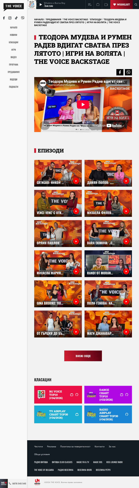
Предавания (53, 19)
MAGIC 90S (97, 462)
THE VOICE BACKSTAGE (75, 19)
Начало (39, 19)
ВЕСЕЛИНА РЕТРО (103, 469)
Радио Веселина (65, 469)
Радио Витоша (41, 462)
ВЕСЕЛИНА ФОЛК (84, 469)
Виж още (83, 356)
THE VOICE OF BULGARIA (44, 469)
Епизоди (96, 19)
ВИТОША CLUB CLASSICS (62, 462)
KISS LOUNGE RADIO (114, 462)
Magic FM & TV (83, 462)
